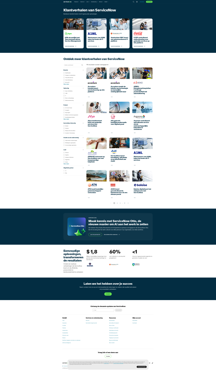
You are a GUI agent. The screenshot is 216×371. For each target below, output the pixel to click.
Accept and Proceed (141, 366)
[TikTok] (152, 363)
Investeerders (65, 332)
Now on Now (111, 325)
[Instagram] (149, 363)
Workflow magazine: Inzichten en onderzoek (71, 340)
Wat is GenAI (111, 342)
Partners (64, 327)
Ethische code (65, 335)
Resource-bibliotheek (113, 340)
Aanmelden (134, 320)
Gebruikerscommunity (113, 330)
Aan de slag (149, 1)
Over (63, 320)
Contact (108, 356)
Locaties (64, 325)
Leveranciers (65, 330)
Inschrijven (134, 323)
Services (87, 320)
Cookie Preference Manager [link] (118, 363)
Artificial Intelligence (66, 342)
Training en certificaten (113, 327)
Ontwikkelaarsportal (113, 332)
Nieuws (63, 337)
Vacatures (64, 323)
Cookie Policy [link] (106, 363)
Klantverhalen (112, 320)
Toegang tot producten (113, 337)
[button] (76, 2)
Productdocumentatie (113, 335)
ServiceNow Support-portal (91, 323)
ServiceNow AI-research (114, 323)
